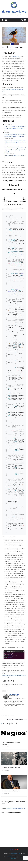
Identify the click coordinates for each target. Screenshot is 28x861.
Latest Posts (9, 691)
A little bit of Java (15, 56)
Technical (16, 43)
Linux (12, 43)
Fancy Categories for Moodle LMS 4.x (15, 719)
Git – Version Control (8, 716)
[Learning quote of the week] (14, 752)
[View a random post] (25, 20)
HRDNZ (16, 695)
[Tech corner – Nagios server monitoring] (14, 727)
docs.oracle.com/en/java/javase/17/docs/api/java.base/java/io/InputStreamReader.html (15, 142)
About (4, 691)
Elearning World (6, 43)
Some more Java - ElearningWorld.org (15, 808)
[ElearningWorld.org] (2, 20)
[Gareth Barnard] (6, 695)
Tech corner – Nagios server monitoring (11, 743)
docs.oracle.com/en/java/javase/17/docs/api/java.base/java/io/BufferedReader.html (15, 128)
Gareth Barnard (16, 49)
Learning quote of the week (11, 767)
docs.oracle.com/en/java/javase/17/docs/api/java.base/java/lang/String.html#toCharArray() (15, 150)
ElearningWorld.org (14, 11)
